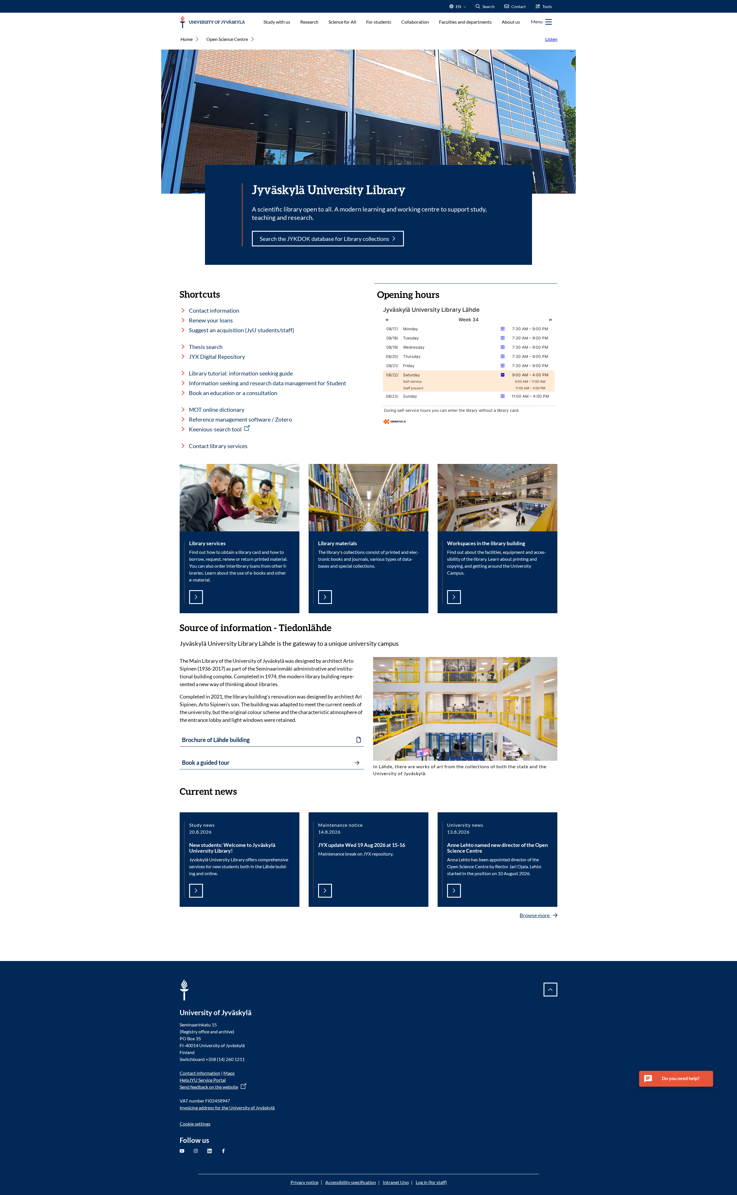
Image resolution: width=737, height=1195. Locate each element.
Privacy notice (304, 1182)
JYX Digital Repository (217, 356)
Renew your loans (211, 320)
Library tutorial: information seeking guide (241, 373)
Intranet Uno (396, 1182)
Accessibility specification (350, 1182)
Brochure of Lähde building (216, 739)
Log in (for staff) (431, 1182)
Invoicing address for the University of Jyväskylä (227, 1107)
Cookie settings (195, 1123)
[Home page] (212, 22)
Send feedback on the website (209, 1087)
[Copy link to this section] (337, 627)
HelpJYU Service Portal (203, 1080)
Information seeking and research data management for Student (267, 383)
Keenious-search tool (215, 429)
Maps (229, 1073)
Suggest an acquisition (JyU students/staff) (241, 329)
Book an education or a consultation (233, 392)
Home (187, 39)
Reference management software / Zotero (240, 419)
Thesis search (206, 346)
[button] (676, 1079)
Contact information (214, 310)
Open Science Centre (227, 39)
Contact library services (218, 445)
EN (457, 8)
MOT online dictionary (216, 409)
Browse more (535, 915)
